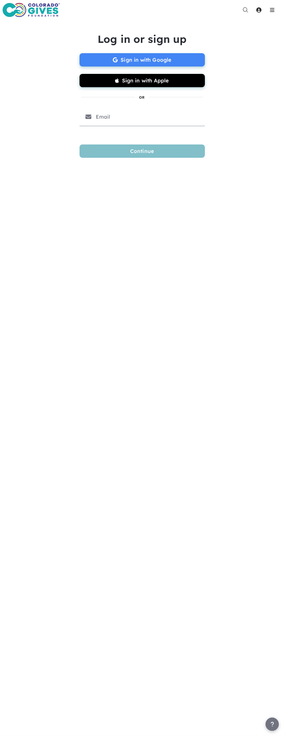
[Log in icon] (259, 10)
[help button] (272, 724)
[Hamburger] (272, 10)
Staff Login (21, 729)
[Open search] (245, 10)
